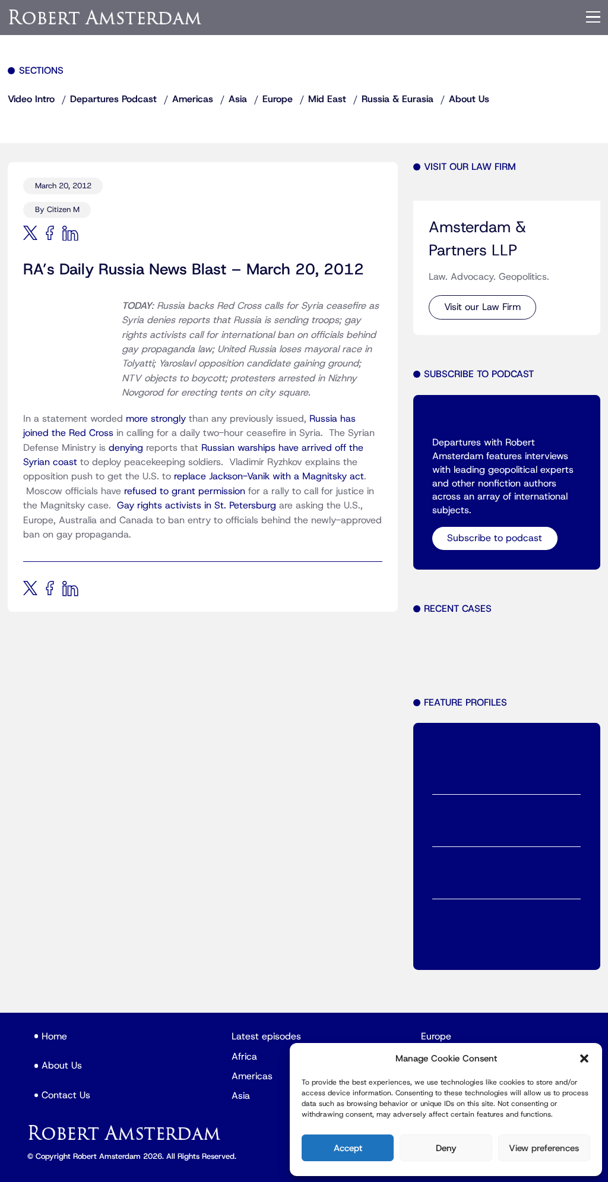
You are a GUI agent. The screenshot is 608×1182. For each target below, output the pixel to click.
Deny (446, 1148)
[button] (584, 1058)
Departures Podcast (113, 99)
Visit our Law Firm (482, 307)
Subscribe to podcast (494, 538)
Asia (238, 99)
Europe (277, 99)
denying (126, 447)
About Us (469, 99)
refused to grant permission (184, 491)
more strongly (156, 418)
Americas (192, 99)
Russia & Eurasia (397, 99)
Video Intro (31, 99)
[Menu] (593, 17)
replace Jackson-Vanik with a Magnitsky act (269, 476)
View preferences (544, 1148)
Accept (348, 1148)
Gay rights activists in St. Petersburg (196, 505)
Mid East (327, 99)
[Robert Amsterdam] (106, 17)
